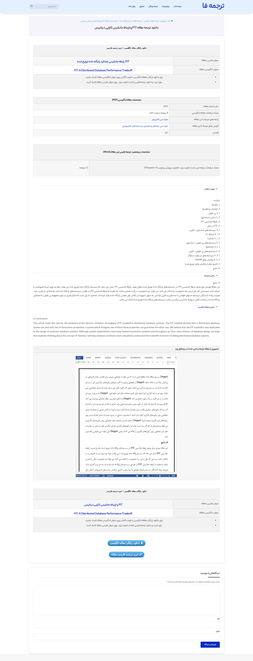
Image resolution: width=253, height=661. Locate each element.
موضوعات (166, 6)
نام (219, 618)
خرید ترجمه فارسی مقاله (124, 554)
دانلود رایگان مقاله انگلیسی (125, 543)
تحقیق (141, 6)
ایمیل (218, 631)
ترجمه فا (178, 6)
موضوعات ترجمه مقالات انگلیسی (154, 21)
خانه (169, 21)
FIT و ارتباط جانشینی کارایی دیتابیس (103, 505)
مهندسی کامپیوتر (160, 120)
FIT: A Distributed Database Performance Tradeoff (103, 71)
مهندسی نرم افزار (160, 126)
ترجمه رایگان (153, 6)
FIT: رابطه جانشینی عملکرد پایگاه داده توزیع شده (103, 62)
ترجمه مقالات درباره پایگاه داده (130, 21)
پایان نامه (132, 6)
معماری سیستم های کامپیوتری (136, 126)
